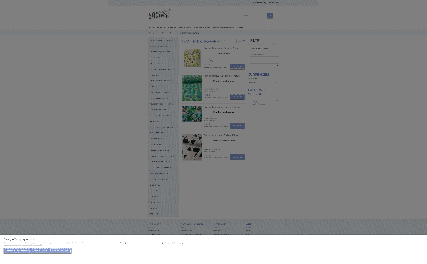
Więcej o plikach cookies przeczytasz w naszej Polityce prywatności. (23, 245)
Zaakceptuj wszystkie (60, 251)
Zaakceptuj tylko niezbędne (17, 251)
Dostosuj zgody (40, 251)
